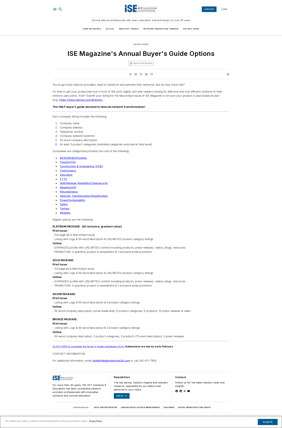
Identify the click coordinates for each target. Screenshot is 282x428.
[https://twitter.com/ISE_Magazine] (184, 391)
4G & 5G (110, 29)
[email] (151, 74)
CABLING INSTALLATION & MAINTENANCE (140, 407)
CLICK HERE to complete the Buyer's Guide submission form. (89, 346)
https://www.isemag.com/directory (81, 99)
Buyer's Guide (191, 29)
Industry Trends (129, 29)
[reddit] (146, 74)
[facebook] (130, 74)
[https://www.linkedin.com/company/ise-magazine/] (180, 391)
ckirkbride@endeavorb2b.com (111, 360)
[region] (141, 422)
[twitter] (141, 74)
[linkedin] (135, 74)
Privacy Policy (95, 421)
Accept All (267, 422)
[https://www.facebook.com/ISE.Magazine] (176, 391)
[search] (60, 9)
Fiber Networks (92, 29)
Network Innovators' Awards (161, 29)
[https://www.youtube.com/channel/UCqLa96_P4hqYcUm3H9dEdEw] (188, 391)
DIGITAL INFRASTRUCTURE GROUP (194, 407)
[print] (227, 74)
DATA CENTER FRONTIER (105, 407)
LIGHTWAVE (168, 407)
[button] (55, 9)
